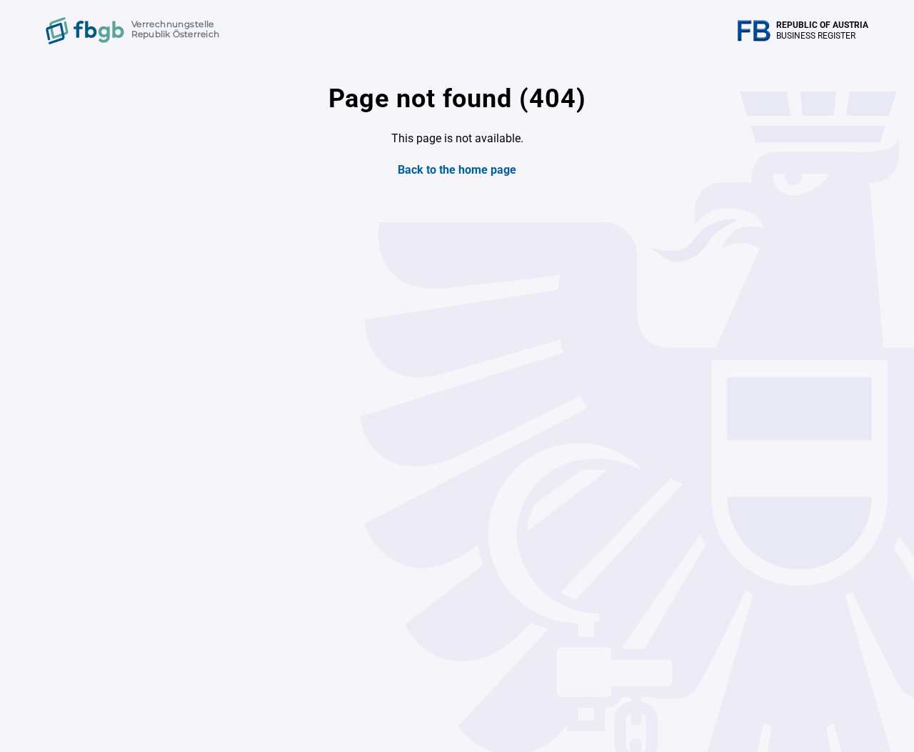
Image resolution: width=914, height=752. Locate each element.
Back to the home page (457, 170)
